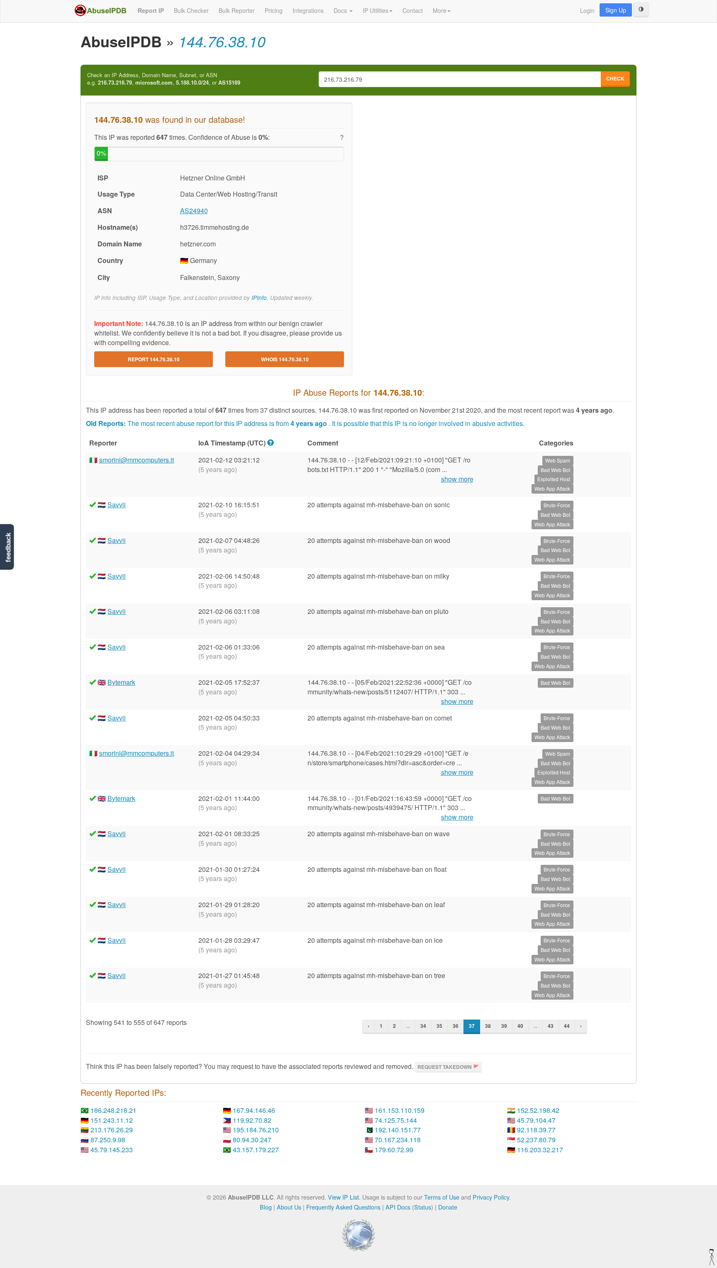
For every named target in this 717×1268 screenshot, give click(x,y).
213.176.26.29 (111, 1129)
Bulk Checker (191, 10)
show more (457, 479)
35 (439, 1025)
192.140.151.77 (398, 1129)
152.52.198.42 (538, 1110)
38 (488, 1025)
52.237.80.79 (536, 1139)
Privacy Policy (491, 1197)
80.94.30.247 (252, 1139)
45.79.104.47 (536, 1120)
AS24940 (194, 210)
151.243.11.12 (111, 1120)
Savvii (116, 504)
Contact (412, 10)
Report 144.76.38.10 (154, 359)
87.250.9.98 (107, 1139)
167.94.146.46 (254, 1110)
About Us (289, 1206)
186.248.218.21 (113, 1110)
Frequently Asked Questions (343, 1206)
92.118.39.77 (536, 1129)
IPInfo (259, 298)
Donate (447, 1206)
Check (615, 78)
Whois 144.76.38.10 (285, 359)
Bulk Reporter (237, 10)
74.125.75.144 (396, 1120)
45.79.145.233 (111, 1149)
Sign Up (615, 10)
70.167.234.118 (398, 1139)
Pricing (274, 10)
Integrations (308, 10)
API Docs (397, 1206)
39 (504, 1025)
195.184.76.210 (256, 1129)
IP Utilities (375, 10)
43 (551, 1025)
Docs (341, 10)
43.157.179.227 (256, 1149)
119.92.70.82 (252, 1120)
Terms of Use (441, 1197)
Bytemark (121, 682)
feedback (8, 547)
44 (567, 1025)
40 (520, 1025)
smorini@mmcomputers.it (136, 460)
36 (455, 1025)
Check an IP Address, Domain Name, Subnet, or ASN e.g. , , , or (163, 79)
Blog (266, 1206)
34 (423, 1025)
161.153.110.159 (399, 1110)
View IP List (343, 1197)
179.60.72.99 (394, 1149)
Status (422, 1206)
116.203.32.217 (540, 1149)
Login (587, 10)
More (439, 10)
